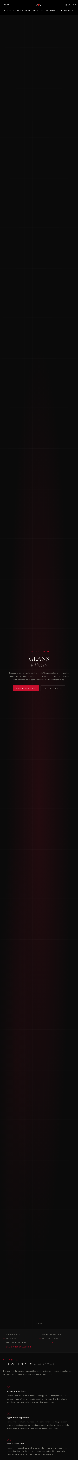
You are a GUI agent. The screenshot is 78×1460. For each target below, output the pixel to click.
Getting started (50, 1338)
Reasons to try (14, 1334)
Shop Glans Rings (26, 688)
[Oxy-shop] (39, 5)
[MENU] (1, 5)
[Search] (66, 5)
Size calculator (50, 1343)
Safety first (12, 1338)
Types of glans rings (17, 1343)
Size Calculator (53, 688)
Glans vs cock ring (52, 1334)
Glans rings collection (18, 1347)
